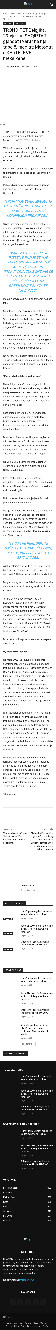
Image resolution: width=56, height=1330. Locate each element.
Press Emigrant (19, 23)
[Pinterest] (30, 74)
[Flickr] (28, 1302)
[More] (45, 74)
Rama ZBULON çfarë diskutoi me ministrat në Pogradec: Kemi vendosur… (37, 929)
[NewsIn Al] (5, 66)
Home (6, 13)
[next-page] (10, 956)
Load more (27, 1043)
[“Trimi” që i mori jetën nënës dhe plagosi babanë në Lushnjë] (10, 915)
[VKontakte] (43, 1302)
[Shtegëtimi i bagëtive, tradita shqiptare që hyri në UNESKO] (10, 945)
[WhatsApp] (37, 74)
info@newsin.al (26, 1279)
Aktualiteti (15, 13)
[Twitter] (23, 74)
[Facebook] (16, 74)
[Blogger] (13, 1302)
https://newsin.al (28, 890)
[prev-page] (5, 956)
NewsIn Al (14, 66)
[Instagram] (36, 1302)
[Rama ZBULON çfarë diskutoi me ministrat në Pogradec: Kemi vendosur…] (10, 929)
